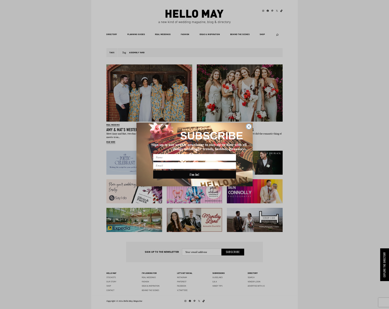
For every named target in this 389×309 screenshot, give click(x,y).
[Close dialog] (248, 126)
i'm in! (194, 174)
